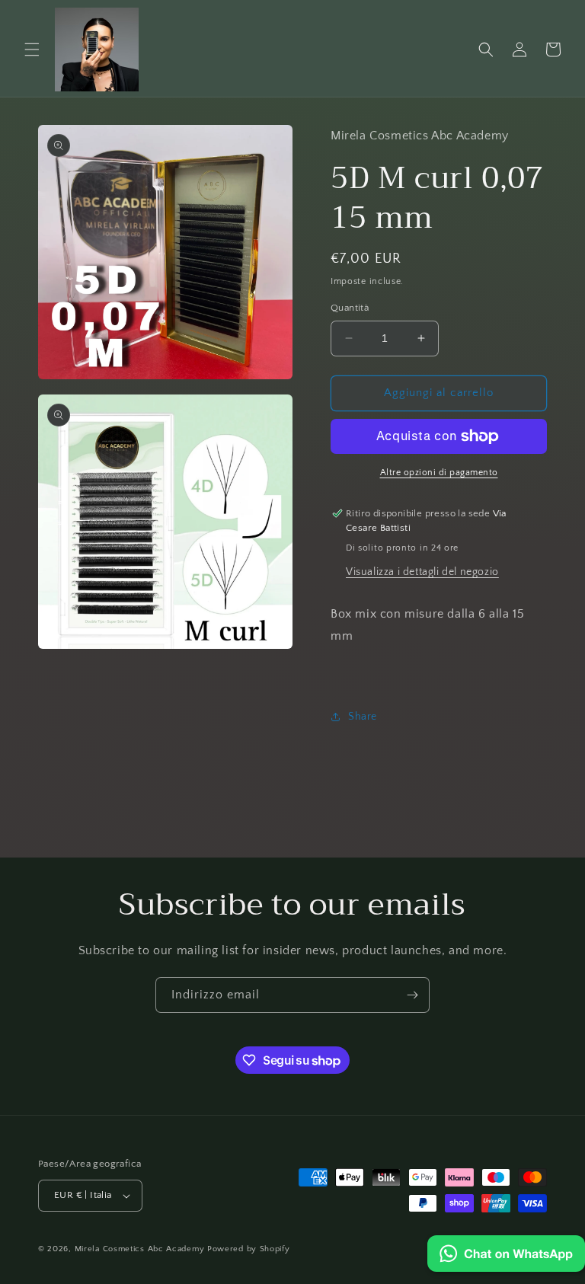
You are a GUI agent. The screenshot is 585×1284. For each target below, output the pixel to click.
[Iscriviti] (412, 995)
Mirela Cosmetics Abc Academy (141, 1249)
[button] (32, 49)
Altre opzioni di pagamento (439, 473)
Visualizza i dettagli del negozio (422, 572)
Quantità (350, 307)
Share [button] (362, 717)
